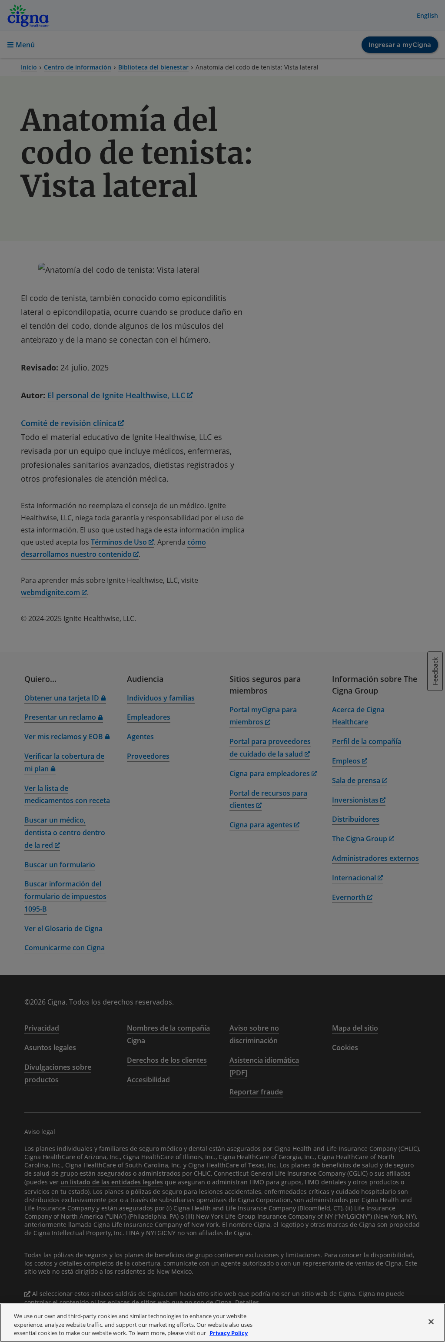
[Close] (431, 1321)
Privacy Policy (228, 1333)
